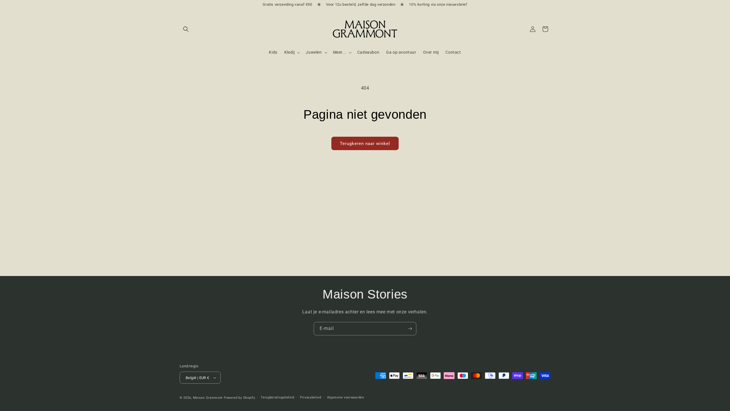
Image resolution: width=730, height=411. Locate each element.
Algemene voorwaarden (345, 397)
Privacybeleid (310, 397)
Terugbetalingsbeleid (277, 397)
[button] (186, 29)
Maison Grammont (208, 398)
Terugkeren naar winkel (365, 143)
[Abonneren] (409, 328)
